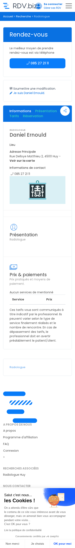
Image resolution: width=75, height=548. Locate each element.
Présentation (46, 111)
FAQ (6, 444)
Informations (20, 111)
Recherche (23, 16)
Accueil (8, 16)
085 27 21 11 (22, 174)
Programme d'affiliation (20, 437)
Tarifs (14, 116)
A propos (9, 430)
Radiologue (17, 367)
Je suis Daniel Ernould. (28, 93)
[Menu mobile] (69, 7)
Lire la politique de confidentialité (23, 530)
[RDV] (37, 407)
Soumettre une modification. (34, 88)
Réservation (33, 116)
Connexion (11, 451)
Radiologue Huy (14, 475)
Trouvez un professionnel (20, 6)
